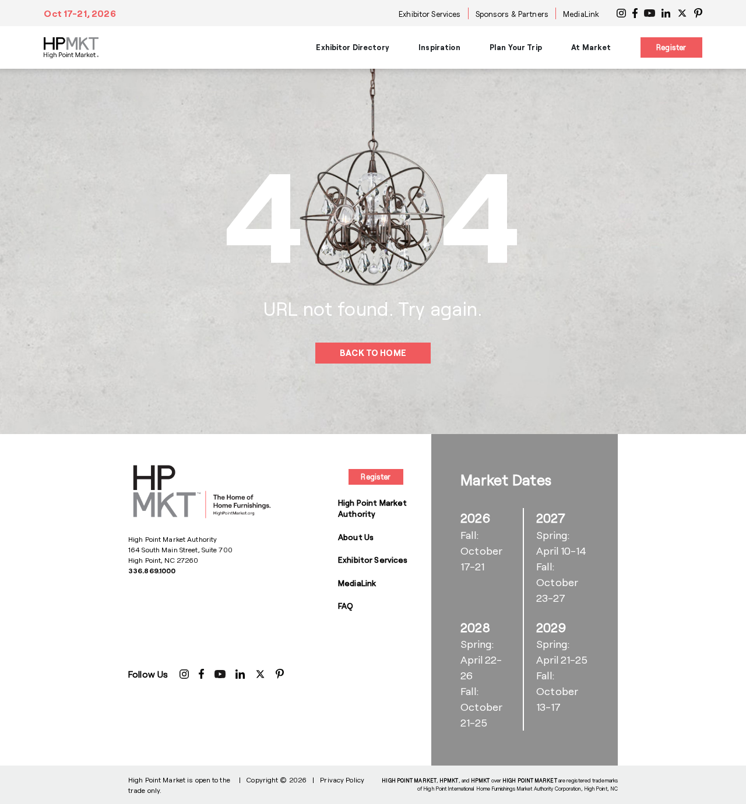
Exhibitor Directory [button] (352, 47)
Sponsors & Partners (512, 14)
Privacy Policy (342, 779)
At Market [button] (591, 47)
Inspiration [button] (439, 47)
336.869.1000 (151, 570)
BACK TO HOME (373, 353)
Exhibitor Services (429, 14)
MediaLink (581, 14)
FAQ (345, 606)
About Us (356, 537)
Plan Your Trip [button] (516, 47)
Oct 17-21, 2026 (79, 13)
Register (671, 47)
